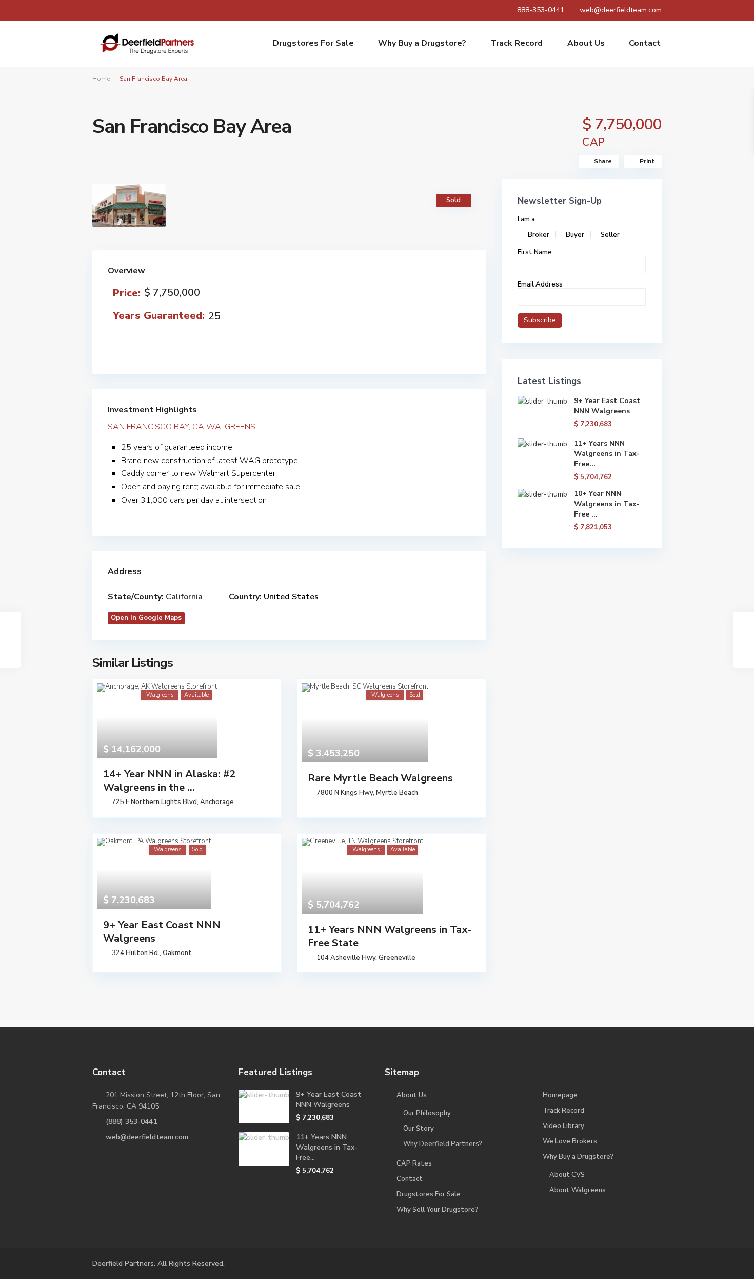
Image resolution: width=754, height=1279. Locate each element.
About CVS (567, 1174)
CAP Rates (414, 1163)
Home (101, 78)
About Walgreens (577, 1190)
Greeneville (397, 957)
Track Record (516, 44)
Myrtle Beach (397, 792)
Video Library (563, 1126)
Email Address (540, 284)
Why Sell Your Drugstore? (437, 1209)
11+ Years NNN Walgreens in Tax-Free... (607, 453)
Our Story (418, 1128)
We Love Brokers (570, 1141)
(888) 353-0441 (131, 1122)
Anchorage (217, 802)
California (184, 596)
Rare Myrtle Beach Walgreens (380, 778)
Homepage (560, 1095)
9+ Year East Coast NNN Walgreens (162, 931)
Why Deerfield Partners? (442, 1144)
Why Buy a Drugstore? (422, 44)
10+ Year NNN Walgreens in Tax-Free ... (607, 504)
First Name (535, 252)
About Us (586, 44)
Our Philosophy (427, 1113)
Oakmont (177, 953)
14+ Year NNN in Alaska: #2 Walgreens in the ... (169, 780)
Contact (645, 44)
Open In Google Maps (146, 617)
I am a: (527, 219)
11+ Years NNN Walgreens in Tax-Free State (389, 936)
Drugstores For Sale (313, 44)
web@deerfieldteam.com (147, 1137)
